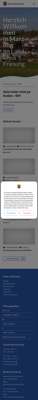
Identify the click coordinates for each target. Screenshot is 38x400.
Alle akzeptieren (11, 213)
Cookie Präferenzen (16, 196)
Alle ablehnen (26, 213)
